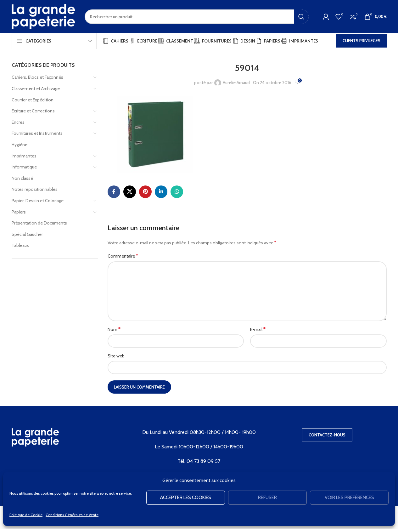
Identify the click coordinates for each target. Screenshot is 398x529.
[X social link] (129, 191)
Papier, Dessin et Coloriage (38, 200)
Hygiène (19, 144)
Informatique (24, 167)
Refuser (267, 497)
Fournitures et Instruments (37, 133)
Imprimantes (24, 156)
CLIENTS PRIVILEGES (361, 40)
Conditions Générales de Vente (72, 514)
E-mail (258, 329)
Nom (114, 329)
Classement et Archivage (36, 88)
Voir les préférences (349, 497)
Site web (116, 356)
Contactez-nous (327, 434)
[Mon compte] (326, 16)
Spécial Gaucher (27, 234)
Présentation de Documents (39, 223)
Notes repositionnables (35, 189)
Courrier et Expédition (32, 100)
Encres (18, 122)
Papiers (19, 212)
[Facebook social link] (114, 191)
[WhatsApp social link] (177, 191)
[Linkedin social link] (161, 191)
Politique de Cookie (25, 514)
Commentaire (123, 256)
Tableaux (20, 245)
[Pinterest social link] (145, 191)
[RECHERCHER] (301, 16)
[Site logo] (43, 16)
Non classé (22, 178)
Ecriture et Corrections (33, 111)
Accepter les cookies (185, 497)
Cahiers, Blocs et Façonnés (37, 77)
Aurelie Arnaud (236, 82)
